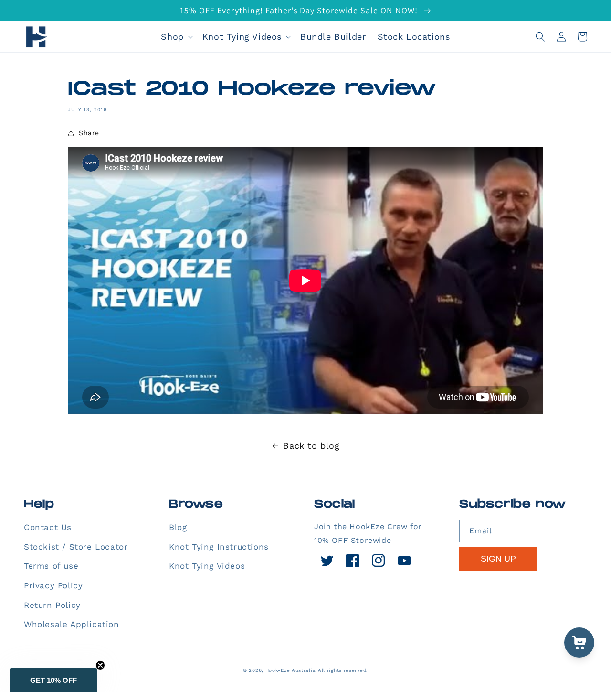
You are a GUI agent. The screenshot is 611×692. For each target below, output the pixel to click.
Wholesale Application (71, 624)
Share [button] (89, 133)
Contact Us (48, 527)
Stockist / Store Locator (75, 546)
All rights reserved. (343, 670)
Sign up (498, 558)
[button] (175, 36)
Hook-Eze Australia (290, 670)
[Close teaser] (100, 665)
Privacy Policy (53, 585)
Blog (178, 527)
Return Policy (52, 605)
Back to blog (311, 446)
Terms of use (51, 566)
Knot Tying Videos (207, 566)
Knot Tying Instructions (219, 546)
